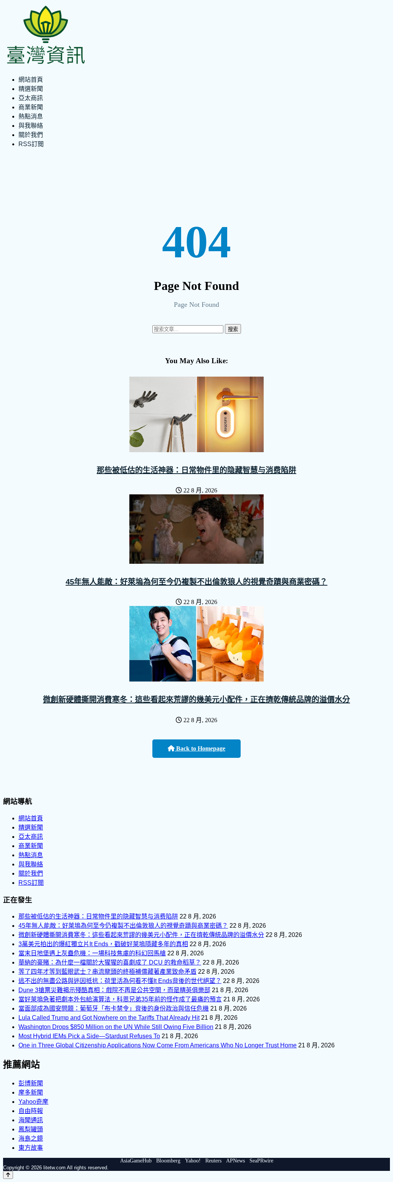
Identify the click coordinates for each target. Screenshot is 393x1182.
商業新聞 (30, 107)
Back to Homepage (200, 748)
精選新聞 (30, 89)
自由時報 (30, 1111)
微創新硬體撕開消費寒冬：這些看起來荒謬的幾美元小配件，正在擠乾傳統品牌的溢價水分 (196, 699)
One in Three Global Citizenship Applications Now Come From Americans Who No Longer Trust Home (157, 1045)
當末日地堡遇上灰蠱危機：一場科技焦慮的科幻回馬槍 (92, 953)
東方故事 (30, 1147)
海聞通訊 (30, 1120)
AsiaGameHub (136, 1161)
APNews (235, 1161)
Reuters (213, 1161)
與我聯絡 (30, 125)
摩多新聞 (30, 1092)
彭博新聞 (30, 1083)
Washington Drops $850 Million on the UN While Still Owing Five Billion (115, 1027)
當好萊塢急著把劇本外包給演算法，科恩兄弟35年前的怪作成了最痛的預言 (120, 999)
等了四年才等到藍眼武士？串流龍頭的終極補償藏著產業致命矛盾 (107, 971)
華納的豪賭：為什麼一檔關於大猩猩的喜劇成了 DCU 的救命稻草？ (109, 962)
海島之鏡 (30, 1138)
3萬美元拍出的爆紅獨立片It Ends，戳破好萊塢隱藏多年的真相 (103, 944)
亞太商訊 (30, 98)
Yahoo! (193, 1161)
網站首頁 (30, 79)
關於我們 (30, 135)
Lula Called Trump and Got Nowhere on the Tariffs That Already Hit (109, 1017)
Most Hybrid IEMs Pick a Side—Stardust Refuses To (89, 1036)
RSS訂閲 (31, 144)
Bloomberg (168, 1161)
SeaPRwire (261, 1161)
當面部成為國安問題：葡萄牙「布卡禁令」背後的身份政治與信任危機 (113, 1008)
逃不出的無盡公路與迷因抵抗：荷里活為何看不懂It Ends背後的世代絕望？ (119, 981)
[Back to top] (8, 1175)
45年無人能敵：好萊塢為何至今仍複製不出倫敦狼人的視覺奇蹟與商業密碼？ (196, 582)
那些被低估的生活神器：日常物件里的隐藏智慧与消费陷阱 (196, 470)
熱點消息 (30, 116)
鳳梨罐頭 (30, 1129)
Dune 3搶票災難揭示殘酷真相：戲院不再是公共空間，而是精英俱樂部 (114, 990)
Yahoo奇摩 (33, 1101)
